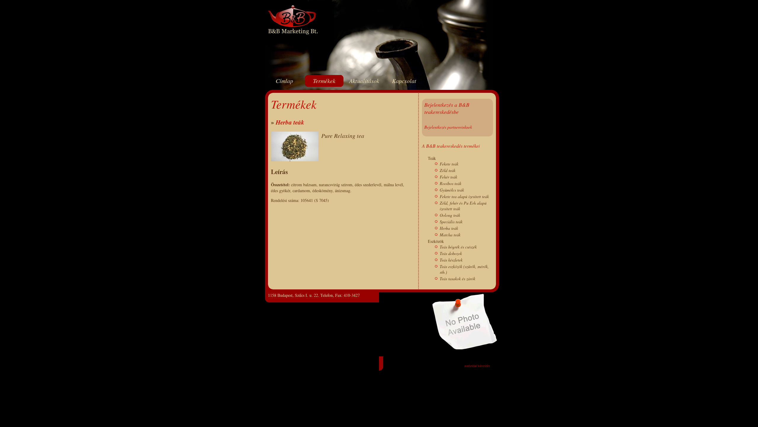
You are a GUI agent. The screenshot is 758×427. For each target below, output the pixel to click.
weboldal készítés (477, 366)
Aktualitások (364, 81)
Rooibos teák (450, 183)
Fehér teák (448, 177)
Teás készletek (451, 260)
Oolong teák (450, 215)
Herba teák (290, 122)
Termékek (324, 81)
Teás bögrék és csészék (458, 247)
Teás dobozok (451, 253)
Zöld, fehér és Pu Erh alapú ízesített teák (463, 205)
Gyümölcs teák (452, 190)
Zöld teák (447, 170)
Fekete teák (449, 164)
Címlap (284, 81)
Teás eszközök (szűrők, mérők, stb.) (464, 269)
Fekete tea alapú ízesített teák (464, 196)
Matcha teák (450, 235)
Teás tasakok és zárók (457, 278)
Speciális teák (451, 221)
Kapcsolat (404, 81)
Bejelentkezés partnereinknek (448, 127)
